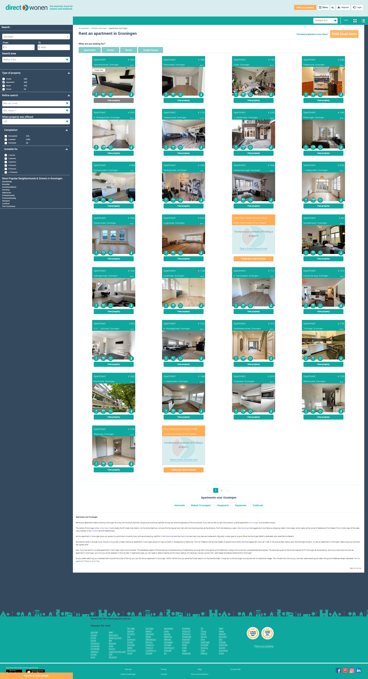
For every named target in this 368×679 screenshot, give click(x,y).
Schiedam (186, 642)
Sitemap (128, 669)
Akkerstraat (6, 192)
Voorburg (204, 648)
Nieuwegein (168, 642)
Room (128, 50)
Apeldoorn (95, 651)
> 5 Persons (12, 172)
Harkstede (179, 505)
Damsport (6, 201)
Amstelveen (95, 646)
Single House (150, 50)
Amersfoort (95, 643)
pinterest (345, 670)
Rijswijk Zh (186, 631)
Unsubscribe (235, 669)
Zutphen (222, 648)
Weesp (221, 631)
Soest (184, 650)
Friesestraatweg (8, 195)
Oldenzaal (167, 650)
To (39, 42)
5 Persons (12, 169)
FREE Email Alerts (344, 34)
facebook (338, 670)
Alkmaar (94, 635)
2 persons (12, 158)
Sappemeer (240, 505)
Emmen (130, 642)
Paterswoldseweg (9, 198)
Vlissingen (204, 645)
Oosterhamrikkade (9, 187)
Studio (110, 50)
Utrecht (203, 634)
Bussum (112, 649)
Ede (128, 636)
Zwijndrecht (223, 650)
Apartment (90, 50)
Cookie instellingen (128, 674)
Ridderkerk (186, 628)
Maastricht (168, 636)
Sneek (184, 648)
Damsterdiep (7, 181)
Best (110, 640)
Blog (199, 669)
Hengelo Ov (149, 645)
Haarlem (148, 631)
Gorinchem (131, 650)
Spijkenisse (186, 653)
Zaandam (222, 634)
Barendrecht (113, 635)
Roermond (186, 634)
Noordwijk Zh (169, 648)
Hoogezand (223, 505)
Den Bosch (113, 657)
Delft (110, 654)
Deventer (130, 631)
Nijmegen (167, 645)
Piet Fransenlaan (8, 206)
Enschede (131, 645)
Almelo (93, 638)
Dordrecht (131, 634)
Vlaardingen (205, 642)
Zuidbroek (258, 505)
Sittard (184, 645)
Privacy (164, 669)
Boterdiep (6, 184)
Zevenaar (222, 642)
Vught (203, 650)
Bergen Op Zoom (115, 638)
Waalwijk (204, 653)
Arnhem (94, 654)
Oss (165, 653)
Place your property (305, 7)
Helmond (149, 642)
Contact (164, 674)
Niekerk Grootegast (201, 505)
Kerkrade (148, 653)
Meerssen (167, 639)
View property (114, 100)
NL (332, 7)
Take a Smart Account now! (253, 248)
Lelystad (167, 634)
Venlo (203, 639)
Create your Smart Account (253, 258)
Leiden (166, 631)
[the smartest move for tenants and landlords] (26, 7)
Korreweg (5, 190)
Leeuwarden (168, 628)
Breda (111, 646)
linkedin (358, 670)
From (5, 42)
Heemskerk (149, 634)
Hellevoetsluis (150, 639)
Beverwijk (112, 643)
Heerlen (148, 636)
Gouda (129, 653)
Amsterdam (95, 649)
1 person (11, 155)
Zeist (221, 639)
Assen (93, 657)
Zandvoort (223, 636)
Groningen (149, 628)
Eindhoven (131, 639)
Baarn (111, 632)
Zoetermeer (223, 645)
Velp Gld (204, 636)
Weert (221, 628)
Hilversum (149, 648)
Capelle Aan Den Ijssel (117, 651)
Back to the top (355, 568)
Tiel (202, 628)
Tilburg (203, 631)
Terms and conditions (199, 674)
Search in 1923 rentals (36, 676)
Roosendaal (186, 636)
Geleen (129, 648)
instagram (351, 670)
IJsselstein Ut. (150, 650)
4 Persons (12, 165)
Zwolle (221, 653)
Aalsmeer (94, 632)
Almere (93, 640)
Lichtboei (5, 203)
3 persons (12, 162)
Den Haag (131, 628)
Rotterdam (186, 639)
